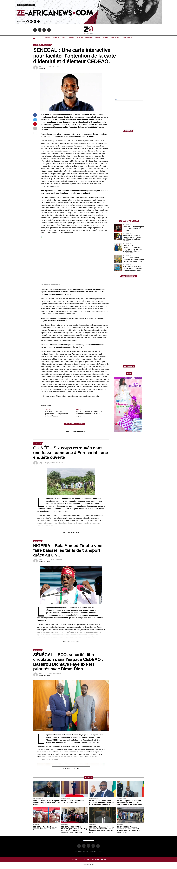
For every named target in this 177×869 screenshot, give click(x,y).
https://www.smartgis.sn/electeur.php (85, 396)
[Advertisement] (129, 84)
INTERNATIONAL (115, 38)
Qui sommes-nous (81, 851)
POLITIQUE (56, 38)
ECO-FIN (64, 38)
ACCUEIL (47, 38)
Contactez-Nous (96, 851)
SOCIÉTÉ (71, 38)
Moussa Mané (45, 464)
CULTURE (80, 38)
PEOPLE (97, 38)
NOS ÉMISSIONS (127, 38)
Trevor (43, 68)
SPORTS (105, 38)
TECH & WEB (88, 38)
